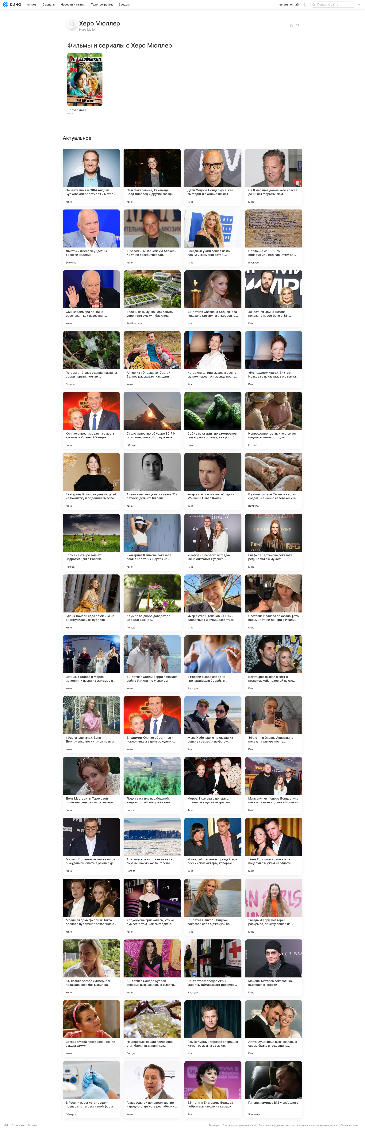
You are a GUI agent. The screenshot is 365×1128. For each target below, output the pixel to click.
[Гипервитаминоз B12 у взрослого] (273, 1089)
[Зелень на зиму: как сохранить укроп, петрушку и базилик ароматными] (152, 298)
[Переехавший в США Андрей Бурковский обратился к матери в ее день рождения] (91, 177)
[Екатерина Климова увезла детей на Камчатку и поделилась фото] (91, 481)
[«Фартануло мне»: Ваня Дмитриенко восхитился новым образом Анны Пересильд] (91, 724)
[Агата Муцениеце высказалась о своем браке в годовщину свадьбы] (273, 1028)
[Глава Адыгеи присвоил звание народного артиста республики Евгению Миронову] (152, 1089)
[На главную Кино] (14, 4)
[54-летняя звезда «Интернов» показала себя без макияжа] (91, 967)
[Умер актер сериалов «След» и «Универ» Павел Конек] (212, 481)
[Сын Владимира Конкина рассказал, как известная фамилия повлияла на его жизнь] (91, 298)
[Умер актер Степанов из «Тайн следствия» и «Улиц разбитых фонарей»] (212, 602)
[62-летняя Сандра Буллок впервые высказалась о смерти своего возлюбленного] (152, 967)
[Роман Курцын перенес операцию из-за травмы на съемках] (212, 1028)
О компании (18, 1125)
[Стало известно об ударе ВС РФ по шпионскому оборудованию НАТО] (152, 420)
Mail (6, 1125)
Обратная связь (349, 1125)
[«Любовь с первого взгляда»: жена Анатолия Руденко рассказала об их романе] (212, 542)
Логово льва (76, 110)
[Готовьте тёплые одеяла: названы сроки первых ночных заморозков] (91, 359)
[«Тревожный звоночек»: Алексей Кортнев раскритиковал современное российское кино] (152, 238)
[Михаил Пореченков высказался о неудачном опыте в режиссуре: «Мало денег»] (91, 846)
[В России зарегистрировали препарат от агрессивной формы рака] (91, 1089)
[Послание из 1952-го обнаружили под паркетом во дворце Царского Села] (273, 238)
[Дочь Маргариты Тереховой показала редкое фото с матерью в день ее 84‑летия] (91, 785)
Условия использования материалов (317, 1125)
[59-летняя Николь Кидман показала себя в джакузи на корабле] (212, 907)
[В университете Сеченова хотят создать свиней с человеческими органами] (273, 481)
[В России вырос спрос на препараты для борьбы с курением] (212, 663)
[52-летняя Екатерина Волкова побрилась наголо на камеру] (212, 1089)
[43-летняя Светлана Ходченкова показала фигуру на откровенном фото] (212, 298)
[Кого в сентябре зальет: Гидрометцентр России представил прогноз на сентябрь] (91, 542)
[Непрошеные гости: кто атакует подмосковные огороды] (273, 420)
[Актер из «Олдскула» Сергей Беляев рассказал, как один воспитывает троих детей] (152, 359)
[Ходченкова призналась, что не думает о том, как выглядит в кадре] (152, 907)
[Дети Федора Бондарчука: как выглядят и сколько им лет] (212, 177)
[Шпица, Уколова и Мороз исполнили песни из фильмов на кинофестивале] (91, 663)
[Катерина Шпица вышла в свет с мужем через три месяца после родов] (212, 359)
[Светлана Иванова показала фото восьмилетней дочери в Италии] (273, 602)
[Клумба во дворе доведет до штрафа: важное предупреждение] (152, 602)
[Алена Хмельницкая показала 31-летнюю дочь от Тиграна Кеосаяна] (152, 481)
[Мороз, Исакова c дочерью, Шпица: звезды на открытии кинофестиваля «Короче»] (212, 785)
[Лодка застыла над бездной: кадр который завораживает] (152, 785)
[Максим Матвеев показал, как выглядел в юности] (273, 967)
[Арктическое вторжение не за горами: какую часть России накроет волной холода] (152, 846)
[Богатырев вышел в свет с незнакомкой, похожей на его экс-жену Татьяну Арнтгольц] (273, 663)
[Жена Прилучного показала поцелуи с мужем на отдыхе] (273, 846)
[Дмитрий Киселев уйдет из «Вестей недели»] (91, 238)
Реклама (32, 1125)
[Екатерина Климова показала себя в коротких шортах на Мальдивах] (152, 542)
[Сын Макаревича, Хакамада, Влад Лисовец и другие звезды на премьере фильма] (152, 177)
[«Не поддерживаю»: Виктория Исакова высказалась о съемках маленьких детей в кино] (273, 359)
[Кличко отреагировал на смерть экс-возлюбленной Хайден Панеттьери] (91, 420)
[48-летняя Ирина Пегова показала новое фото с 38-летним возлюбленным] (273, 298)
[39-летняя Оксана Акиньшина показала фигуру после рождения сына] (273, 724)
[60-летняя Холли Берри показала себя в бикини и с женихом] (152, 663)
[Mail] (5, 4)
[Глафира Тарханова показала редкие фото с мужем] (273, 542)
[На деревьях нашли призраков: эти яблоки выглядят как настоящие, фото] (152, 1028)
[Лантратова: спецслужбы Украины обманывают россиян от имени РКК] (212, 967)
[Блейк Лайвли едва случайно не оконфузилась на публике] (91, 602)
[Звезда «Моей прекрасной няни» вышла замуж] (91, 1028)
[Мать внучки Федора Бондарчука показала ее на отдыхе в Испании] (273, 785)
